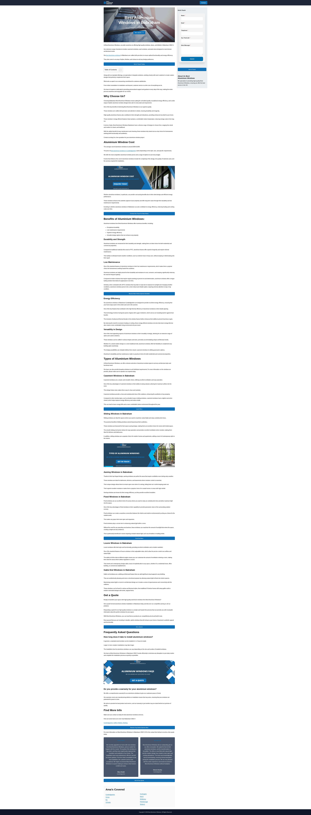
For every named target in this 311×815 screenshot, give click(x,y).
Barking (125, 723)
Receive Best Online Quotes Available (139, 293)
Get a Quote (138, 32)
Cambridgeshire (108, 723)
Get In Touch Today (139, 64)
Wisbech (142, 804)
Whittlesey (143, 799)
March (142, 796)
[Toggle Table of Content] (119, 70)
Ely (106, 800)
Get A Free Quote (139, 780)
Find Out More (139, 538)
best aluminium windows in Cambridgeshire (123, 150)
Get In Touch (192, 69)
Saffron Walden (118, 723)
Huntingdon (143, 794)
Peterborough (144, 801)
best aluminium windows (113, 55)
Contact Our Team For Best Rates (139, 213)
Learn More (139, 409)
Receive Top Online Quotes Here (139, 727)
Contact (203, 2)
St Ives (107, 797)
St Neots (108, 802)
